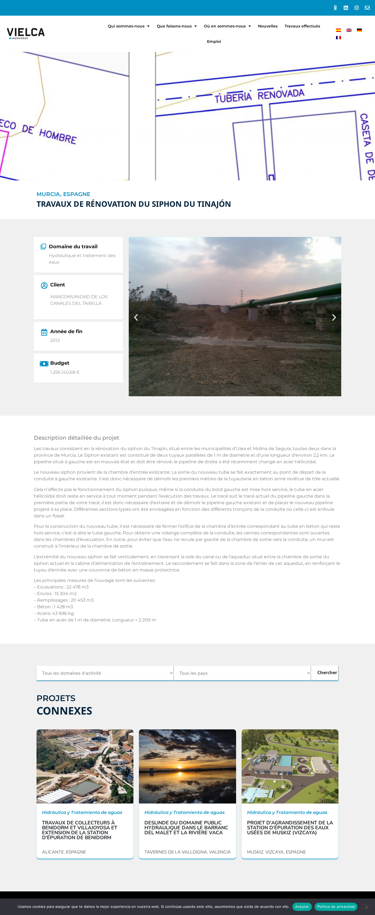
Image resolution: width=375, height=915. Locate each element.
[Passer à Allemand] (359, 30)
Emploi (214, 41)
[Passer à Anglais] (349, 30)
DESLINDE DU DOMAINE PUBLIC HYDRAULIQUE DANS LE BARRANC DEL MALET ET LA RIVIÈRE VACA (186, 827)
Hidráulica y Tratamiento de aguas (82, 812)
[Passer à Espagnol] (338, 30)
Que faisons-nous (174, 26)
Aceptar (302, 906)
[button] (135, 317)
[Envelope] (367, 8)
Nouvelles (268, 26)
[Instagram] (356, 8)
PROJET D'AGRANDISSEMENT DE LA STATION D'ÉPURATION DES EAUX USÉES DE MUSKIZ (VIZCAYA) (290, 827)
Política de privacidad (336, 906)
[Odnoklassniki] (335, 8)
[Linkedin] (346, 8)
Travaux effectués (302, 26)
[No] (366, 906)
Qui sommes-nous (126, 26)
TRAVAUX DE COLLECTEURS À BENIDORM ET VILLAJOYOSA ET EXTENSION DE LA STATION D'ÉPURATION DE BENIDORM (79, 830)
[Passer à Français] (338, 37)
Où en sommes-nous (225, 26)
